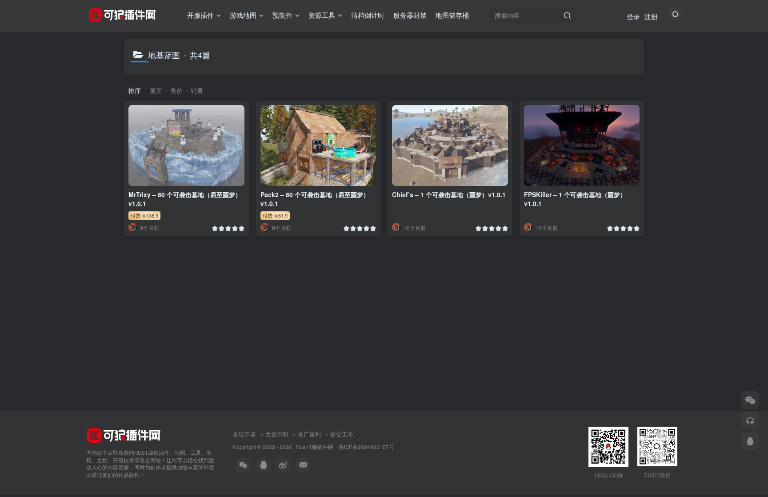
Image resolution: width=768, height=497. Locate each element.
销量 (197, 90)
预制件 (282, 15)
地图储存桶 (452, 15)
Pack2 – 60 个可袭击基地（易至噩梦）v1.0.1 (314, 199)
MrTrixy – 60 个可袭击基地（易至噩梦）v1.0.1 (184, 199)
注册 (651, 16)
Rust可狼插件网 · (317, 446)
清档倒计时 (367, 15)
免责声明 (276, 434)
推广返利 (309, 434)
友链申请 (244, 434)
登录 (633, 16)
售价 (176, 90)
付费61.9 (275, 215)
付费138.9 (144, 215)
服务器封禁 (410, 15)
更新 (156, 90)
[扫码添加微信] (750, 400)
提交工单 (341, 434)
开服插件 (200, 15)
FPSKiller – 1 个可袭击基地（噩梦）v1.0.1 (575, 199)
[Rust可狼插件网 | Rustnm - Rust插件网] (123, 434)
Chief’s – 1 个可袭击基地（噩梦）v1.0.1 (449, 194)
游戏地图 (243, 15)
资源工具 (321, 15)
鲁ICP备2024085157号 (366, 446)
